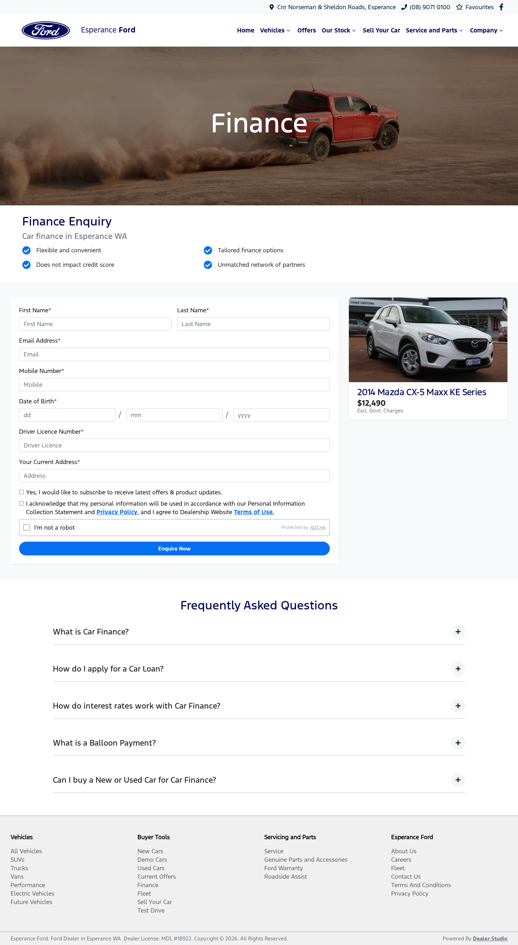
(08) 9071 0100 (430, 7)
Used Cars (151, 868)
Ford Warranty (283, 868)
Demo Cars (152, 859)
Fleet (144, 893)
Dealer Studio (490, 938)
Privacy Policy (117, 512)
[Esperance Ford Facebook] (502, 7)
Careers (401, 859)
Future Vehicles (31, 902)
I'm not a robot (54, 527)
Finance (147, 885)
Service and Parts (431, 30)
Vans (17, 876)
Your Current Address (49, 462)
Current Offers (156, 876)
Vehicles (272, 30)
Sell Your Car (381, 30)
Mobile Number (41, 371)
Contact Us (406, 876)
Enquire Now (174, 548)
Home (245, 30)
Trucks (19, 868)
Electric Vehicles (32, 893)
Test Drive (151, 910)
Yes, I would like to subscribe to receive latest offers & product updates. (124, 492)
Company (484, 30)
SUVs (17, 859)
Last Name (193, 310)
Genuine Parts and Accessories (305, 859)
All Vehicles (26, 851)
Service (273, 851)
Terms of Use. (254, 512)
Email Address (40, 340)
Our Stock (336, 30)
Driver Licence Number (51, 431)
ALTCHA (318, 527)
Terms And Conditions (421, 885)
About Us (404, 851)
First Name (35, 310)
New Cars (150, 851)
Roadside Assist (285, 876)
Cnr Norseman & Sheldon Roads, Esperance (336, 7)
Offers (306, 30)
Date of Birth (38, 401)
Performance (28, 885)
